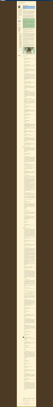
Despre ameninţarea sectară (20, 40)
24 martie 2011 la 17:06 (27, 360)
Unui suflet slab (20, 37)
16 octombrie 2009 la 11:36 (27, 243)
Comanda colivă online (19, 27)
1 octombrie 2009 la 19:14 (28, 156)
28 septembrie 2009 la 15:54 (28, 123)
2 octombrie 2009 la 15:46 (28, 175)
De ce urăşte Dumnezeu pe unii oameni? (20, 43)
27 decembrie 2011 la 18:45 (28, 369)
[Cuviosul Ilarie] (19, 21)
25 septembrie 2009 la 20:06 (29, 98)
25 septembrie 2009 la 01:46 (28, 61)
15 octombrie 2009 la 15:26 (28, 227)
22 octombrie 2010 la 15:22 (27, 345)
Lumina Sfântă (19, 30)
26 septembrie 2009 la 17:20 (28, 109)
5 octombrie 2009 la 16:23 (28, 210)
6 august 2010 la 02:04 (27, 341)
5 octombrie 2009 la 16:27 (28, 215)
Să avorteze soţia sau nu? (20, 45)
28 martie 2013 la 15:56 (27, 378)
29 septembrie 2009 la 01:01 (28, 134)
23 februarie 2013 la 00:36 (28, 373)
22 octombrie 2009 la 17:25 (28, 287)
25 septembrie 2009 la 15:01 (28, 81)
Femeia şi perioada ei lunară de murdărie (20, 47)
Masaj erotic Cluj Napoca (26, 366)
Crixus (24, 345)
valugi (24, 243)
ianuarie (19, 48)
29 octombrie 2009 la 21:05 (28, 299)
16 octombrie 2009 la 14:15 (28, 247)
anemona (25, 363)
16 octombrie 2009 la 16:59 (30, 266)
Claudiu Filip (25, 201)
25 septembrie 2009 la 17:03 (28, 90)
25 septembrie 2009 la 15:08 (28, 85)
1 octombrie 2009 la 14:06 (28, 153)
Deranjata (25, 299)
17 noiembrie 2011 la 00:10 (30, 366)
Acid (24, 360)
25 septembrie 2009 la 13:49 (28, 73)
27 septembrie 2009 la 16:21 (28, 117)
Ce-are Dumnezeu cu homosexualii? (20, 44)
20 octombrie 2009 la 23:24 (28, 279)
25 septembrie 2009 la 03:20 (28, 68)
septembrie (20, 33)
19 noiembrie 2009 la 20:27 (28, 318)
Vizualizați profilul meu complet (20, 13)
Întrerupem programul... (20, 39)
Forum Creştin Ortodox (19, 29)
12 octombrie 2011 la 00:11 (28, 363)
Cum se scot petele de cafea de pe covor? (20, 41)
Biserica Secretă (19, 28)
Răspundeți (25, 104)
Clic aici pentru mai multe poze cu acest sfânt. (28, 54)
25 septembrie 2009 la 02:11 (28, 64)
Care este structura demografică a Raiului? (20, 42)
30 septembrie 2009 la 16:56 (28, 137)
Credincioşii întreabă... (22, 2)
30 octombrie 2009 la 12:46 (28, 307)
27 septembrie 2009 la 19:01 (28, 120)
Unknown (25, 227)
